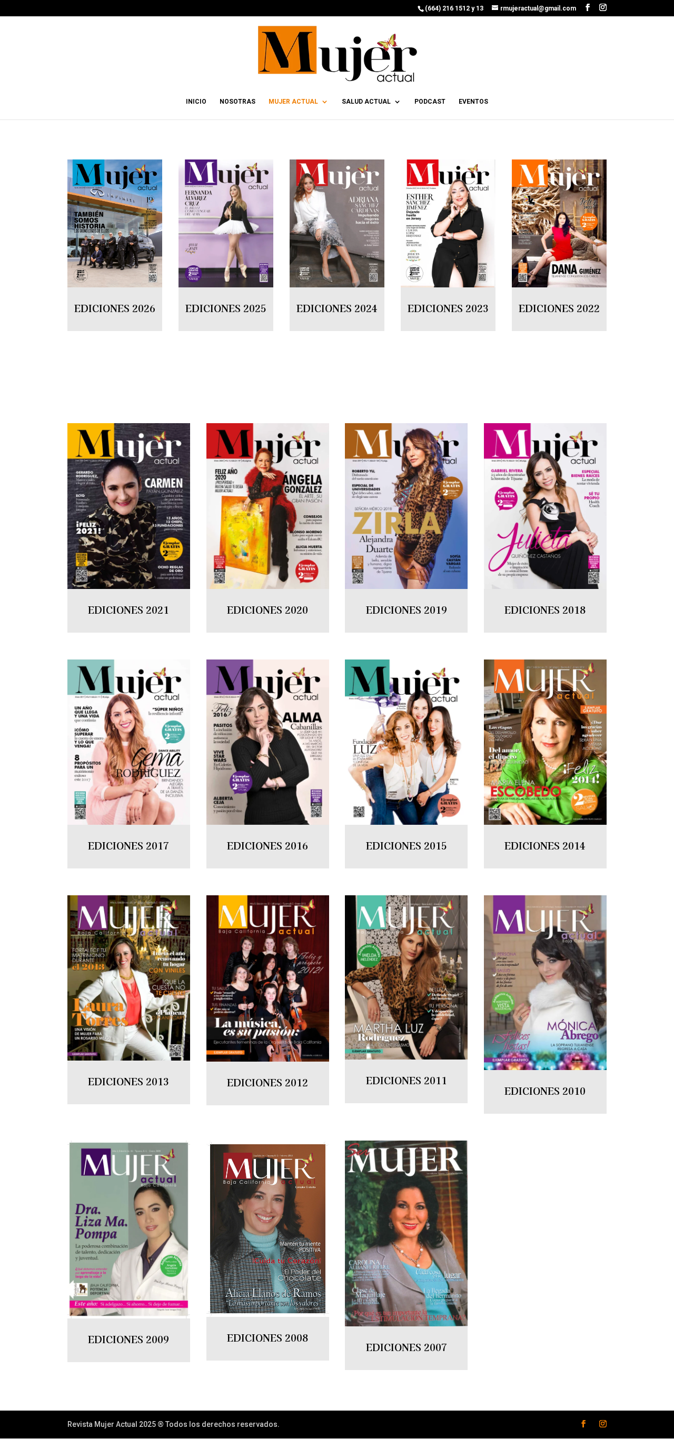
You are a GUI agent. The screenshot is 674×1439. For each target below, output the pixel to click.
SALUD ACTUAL (366, 101)
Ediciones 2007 (406, 1347)
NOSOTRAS (237, 101)
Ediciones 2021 (128, 609)
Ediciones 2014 (545, 845)
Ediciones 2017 (128, 845)
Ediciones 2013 (128, 1081)
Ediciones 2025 (225, 308)
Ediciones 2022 (559, 308)
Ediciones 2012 (267, 1082)
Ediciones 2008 (267, 1337)
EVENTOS (473, 101)
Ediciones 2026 (114, 308)
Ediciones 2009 (128, 1339)
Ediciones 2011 (406, 1080)
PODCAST (429, 101)
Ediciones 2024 (337, 308)
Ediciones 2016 (267, 845)
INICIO (196, 101)
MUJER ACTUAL (293, 101)
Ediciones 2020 (267, 609)
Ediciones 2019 (406, 609)
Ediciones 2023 (448, 308)
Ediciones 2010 (545, 1090)
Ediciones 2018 (545, 609)
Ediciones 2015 (406, 845)
